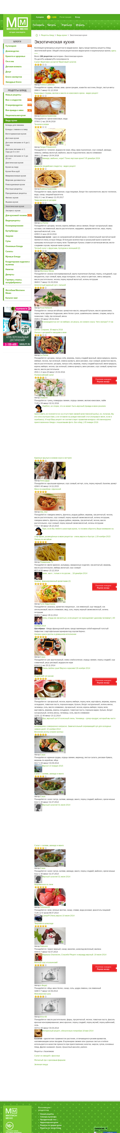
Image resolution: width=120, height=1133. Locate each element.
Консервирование (14, 225)
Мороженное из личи (43, 884)
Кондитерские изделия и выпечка (17, 263)
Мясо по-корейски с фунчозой (47, 489)
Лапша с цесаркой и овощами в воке (50, 332)
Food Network (46, 308)
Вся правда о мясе (14, 110)
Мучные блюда (12, 256)
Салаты (9, 251)
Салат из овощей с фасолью (47, 1056)
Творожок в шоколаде (43, 923)
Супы (8, 241)
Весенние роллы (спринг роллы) (48, 732)
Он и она (9, 61)
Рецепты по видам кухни (51, 1125)
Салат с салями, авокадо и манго (49, 774)
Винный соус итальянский (46, 962)
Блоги (17, 41)
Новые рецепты (13, 94)
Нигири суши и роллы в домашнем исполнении (55, 634)
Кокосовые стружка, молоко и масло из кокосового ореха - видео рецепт (66, 93)
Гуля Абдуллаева (47, 604)
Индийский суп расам (43, 676)
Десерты (9, 274)
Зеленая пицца (41, 1064)
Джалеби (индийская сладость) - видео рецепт (55, 166)
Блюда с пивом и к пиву (16, 129)
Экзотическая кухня (14, 206)
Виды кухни (62, 35)
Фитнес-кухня (11, 198)
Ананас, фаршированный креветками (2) (52, 581)
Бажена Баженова (48, 116)
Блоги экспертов (13, 77)
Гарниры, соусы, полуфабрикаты (13, 281)
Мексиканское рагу (42, 994)
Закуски (9, 236)
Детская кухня (12, 138)
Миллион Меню (47, 271)
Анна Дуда (45, 481)
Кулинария (10, 46)
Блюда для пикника (14, 125)
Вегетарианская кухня (15, 134)
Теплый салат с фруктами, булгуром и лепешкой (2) (57, 248)
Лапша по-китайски (43, 539)
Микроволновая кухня (15, 176)
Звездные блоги (13, 82)
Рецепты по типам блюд (50, 1128)
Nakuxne (44, 946)
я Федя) (43, 985)
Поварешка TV (46, 562)
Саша (42, 657)
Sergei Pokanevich (48, 147)
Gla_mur (44, 512)
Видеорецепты (12, 220)
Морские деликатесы (15, 180)
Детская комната (13, 66)
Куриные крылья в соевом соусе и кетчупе (53, 458)
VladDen (44, 398)
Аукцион (40, 17)
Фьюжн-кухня (11, 202)
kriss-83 (43, 1017)
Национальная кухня (15, 115)
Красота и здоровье (15, 56)
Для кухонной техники (16, 215)
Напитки (9, 269)
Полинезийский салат (44, 375)
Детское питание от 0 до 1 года (17, 144)
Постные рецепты (13, 189)
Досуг (8, 71)
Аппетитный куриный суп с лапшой (50, 285)
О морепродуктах (13, 105)
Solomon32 (45, 907)
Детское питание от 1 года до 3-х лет (15, 150)
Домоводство (12, 51)
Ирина (43, 699)
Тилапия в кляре (41, 124)
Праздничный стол (48, 1120)
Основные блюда (14, 246)
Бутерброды (11, 231)
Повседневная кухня (15, 184)
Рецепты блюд (47, 35)
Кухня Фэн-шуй (12, 171)
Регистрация (65, 17)
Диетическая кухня (14, 163)
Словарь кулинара (48, 1117)
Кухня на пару (11, 167)
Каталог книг (11, 298)
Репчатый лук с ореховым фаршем (49, 1060)
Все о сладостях (13, 100)
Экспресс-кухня (12, 211)
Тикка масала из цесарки (45, 200)
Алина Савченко (47, 85)
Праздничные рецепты (16, 193)
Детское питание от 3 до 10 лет (16, 157)
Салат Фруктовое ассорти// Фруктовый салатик (55, 62)
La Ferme (44, 223)
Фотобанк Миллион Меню (15, 291)
